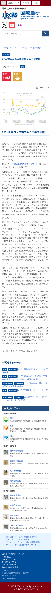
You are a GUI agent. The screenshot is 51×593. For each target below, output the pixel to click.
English (36, 3)
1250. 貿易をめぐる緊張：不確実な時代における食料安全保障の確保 (24, 378)
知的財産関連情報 (33, 542)
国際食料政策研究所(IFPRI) (24, 164)
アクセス (26, 3)
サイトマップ (36, 544)
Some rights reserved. (33, 586)
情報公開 (9, 536)
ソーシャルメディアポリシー (18, 539)
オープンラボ (11, 544)
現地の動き (35, 47)
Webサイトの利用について (26, 536)
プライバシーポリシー (15, 542)
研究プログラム (11, 47)
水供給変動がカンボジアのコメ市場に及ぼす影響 (24, 398)
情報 (24, 47)
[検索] (45, 33)
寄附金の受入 (23, 544)
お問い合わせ (13, 3)
